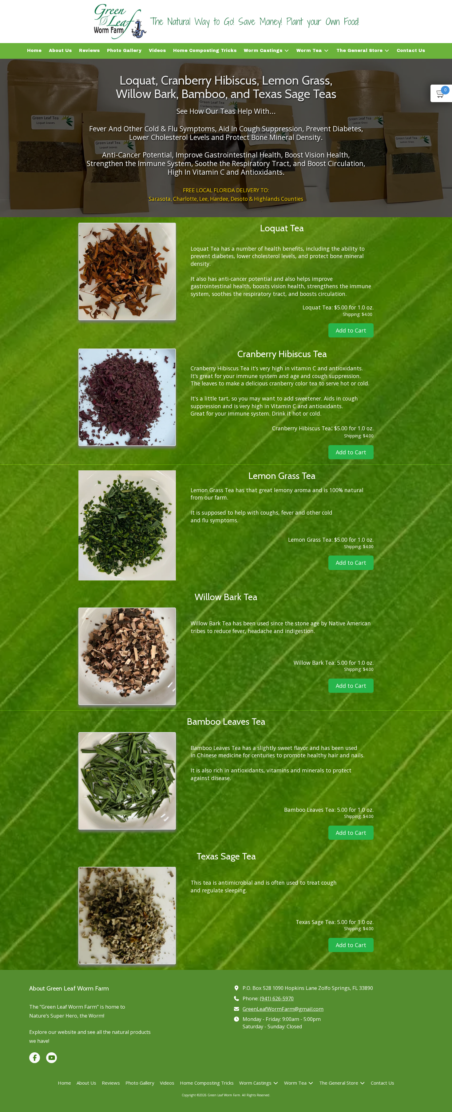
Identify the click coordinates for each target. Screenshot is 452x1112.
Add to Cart (351, 330)
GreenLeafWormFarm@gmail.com (283, 1009)
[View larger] (127, 271)
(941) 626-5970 (277, 998)
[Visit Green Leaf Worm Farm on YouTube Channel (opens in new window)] (51, 1057)
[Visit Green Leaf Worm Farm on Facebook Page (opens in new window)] (34, 1057)
